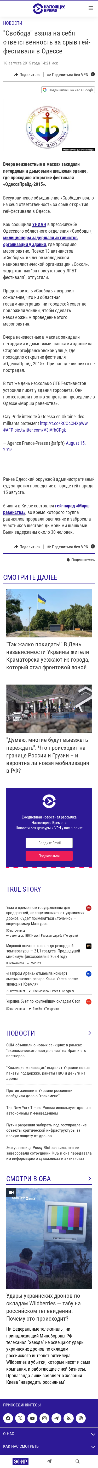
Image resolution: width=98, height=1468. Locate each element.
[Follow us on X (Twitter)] (20, 1418)
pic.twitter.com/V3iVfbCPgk (40, 430)
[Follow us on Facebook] (8, 1418)
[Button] (27, 74)
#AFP (8, 430)
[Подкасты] (81, 1418)
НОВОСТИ (20, 1033)
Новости (12, 23)
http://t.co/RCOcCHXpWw (64, 423)
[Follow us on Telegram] (56, 1418)
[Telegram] (49, 1461)
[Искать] (77, 1461)
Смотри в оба (28, 1179)
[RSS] (68, 1418)
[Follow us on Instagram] (44, 1418)
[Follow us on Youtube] (32, 1418)
